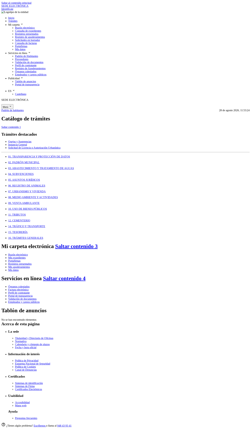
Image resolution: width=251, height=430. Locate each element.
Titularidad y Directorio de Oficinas (34, 338)
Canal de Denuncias (26, 369)
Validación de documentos (22, 298)
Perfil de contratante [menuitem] (26, 65)
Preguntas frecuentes (26, 418)
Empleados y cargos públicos (24, 302)
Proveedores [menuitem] (21, 59)
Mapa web (20, 405)
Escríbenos (40, 425)
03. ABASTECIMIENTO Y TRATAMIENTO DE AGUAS (41, 168)
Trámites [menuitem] (12, 20)
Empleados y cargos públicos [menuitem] (30, 74)
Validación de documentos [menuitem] (29, 62)
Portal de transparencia (20, 295)
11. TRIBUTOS (17, 214)
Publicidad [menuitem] (14, 78)
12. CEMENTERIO (19, 220)
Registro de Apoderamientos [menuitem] (30, 68)
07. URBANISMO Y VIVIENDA (27, 191)
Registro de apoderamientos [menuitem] (30, 37)
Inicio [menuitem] (11, 17)
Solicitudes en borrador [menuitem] (27, 40)
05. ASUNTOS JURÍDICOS (24, 179)
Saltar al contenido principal (16, 2)
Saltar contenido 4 (64, 278)
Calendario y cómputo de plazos (32, 344)
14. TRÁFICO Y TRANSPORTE (26, 226)
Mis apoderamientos (19, 266)
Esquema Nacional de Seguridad (32, 363)
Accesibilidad (22, 402)
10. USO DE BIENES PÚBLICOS (27, 208)
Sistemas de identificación (29, 383)
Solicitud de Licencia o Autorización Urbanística (34, 147)
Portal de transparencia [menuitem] (27, 84)
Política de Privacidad (26, 360)
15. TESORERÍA (18, 232)
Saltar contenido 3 (76, 246)
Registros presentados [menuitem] (26, 33)
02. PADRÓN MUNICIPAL (24, 162)
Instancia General (17, 144)
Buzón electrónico (18, 254)
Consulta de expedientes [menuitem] (28, 30)
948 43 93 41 (64, 425)
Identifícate (7, 9)
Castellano (20, 94)
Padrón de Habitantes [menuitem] (26, 56)
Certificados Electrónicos (28, 389)
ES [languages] (10, 91)
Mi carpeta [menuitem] (14, 24)
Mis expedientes (17, 257)
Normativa (20, 341)
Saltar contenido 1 (11, 127)
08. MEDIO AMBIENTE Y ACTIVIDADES (33, 197)
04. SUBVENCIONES (21, 174)
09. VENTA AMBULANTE (24, 203)
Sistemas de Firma (25, 386)
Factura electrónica (18, 289)
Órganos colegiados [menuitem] (25, 71)
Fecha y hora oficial (25, 347)
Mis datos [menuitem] (20, 49)
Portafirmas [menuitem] (21, 46)
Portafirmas (14, 260)
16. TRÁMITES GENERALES (25, 237)
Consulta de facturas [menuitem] (26, 43)
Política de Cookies (25, 366)
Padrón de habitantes (12, 110)
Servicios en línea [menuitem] (18, 53)
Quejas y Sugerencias (19, 141)
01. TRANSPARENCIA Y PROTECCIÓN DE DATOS (39, 156)
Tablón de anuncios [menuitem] (25, 81)
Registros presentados (20, 263)
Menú (6, 107)
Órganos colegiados (19, 286)
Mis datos (13, 270)
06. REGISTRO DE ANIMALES (26, 185)
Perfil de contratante (19, 292)
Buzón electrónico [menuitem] (25, 27)
